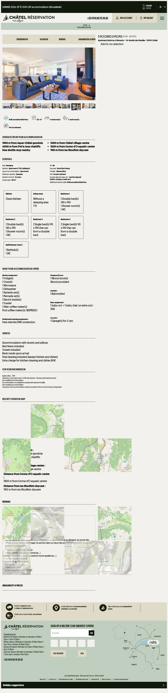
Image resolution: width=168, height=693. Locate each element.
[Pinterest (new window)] (91, 643)
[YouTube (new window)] (81, 643)
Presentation (22, 39)
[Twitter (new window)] (72, 643)
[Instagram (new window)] (63, 643)
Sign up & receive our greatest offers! (72, 626)
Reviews (62, 39)
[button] (146, 17)
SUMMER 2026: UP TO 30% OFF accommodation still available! (32, 7)
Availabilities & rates (87, 39)
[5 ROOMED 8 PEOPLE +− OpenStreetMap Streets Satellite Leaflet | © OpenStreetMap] (48, 424)
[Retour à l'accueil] (28, 19)
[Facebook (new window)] (54, 643)
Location (44, 39)
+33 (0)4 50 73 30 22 (97, 17)
